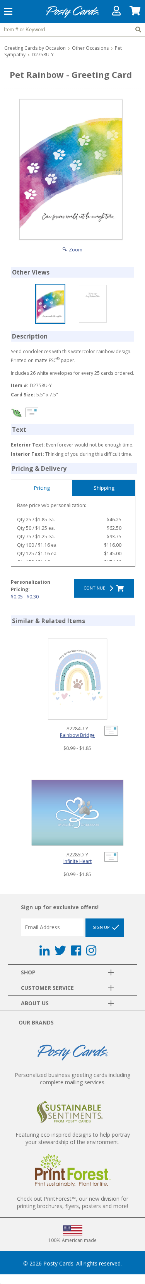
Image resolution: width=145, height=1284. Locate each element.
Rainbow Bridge (77, 735)
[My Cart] (135, 12)
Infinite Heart (77, 861)
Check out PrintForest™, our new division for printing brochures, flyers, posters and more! (72, 1202)
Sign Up (102, 927)
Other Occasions (90, 48)
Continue (95, 588)
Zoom (75, 249)
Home (73, 16)
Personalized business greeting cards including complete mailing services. (72, 1078)
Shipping (104, 487)
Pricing (42, 487)
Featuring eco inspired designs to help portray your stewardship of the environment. (72, 1138)
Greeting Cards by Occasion (35, 48)
